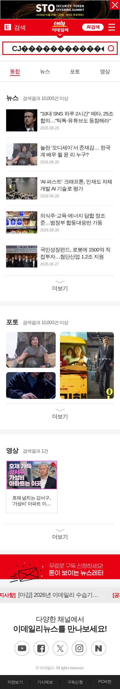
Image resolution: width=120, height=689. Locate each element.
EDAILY (7, 27)
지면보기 (15, 682)
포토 (75, 71)
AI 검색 (93, 26)
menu (112, 26)
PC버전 (104, 681)
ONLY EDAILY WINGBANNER (60, 26)
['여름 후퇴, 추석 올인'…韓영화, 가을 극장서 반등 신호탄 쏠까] (87, 365)
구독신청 (75, 682)
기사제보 (45, 682)
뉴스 (45, 71)
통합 (15, 71)
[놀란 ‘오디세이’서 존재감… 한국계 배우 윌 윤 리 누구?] (31, 349)
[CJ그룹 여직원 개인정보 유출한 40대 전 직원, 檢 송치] (31, 385)
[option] (60, 9)
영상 (105, 71)
